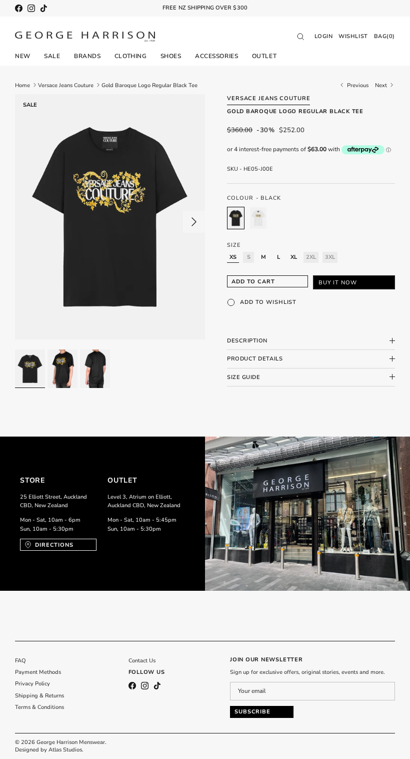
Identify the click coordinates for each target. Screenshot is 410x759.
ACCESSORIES (216, 56)
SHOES (171, 56)
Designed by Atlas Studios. (49, 749)
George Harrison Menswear (70, 742)
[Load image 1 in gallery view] (110, 216)
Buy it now (337, 282)
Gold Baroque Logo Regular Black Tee (150, 85)
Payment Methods (38, 672)
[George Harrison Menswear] (85, 37)
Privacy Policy (32, 683)
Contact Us (142, 660)
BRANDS (87, 56)
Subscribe (252, 711)
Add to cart (253, 281)
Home (22, 85)
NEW (22, 56)
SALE (52, 56)
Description (247, 340)
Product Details (254, 358)
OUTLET (264, 56)
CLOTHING (130, 56)
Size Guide (243, 377)
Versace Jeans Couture (66, 85)
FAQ (20, 660)
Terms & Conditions (39, 707)
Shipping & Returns (39, 695)
